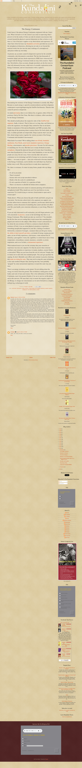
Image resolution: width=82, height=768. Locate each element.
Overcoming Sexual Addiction (66, 199)
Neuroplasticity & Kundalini (67, 209)
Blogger (46, 759)
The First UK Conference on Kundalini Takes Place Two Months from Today (67, 689)
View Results (61, 502)
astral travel (26, 143)
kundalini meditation (48, 288)
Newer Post (9, 357)
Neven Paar (67, 302)
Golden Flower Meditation (67, 291)
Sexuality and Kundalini (64, 461)
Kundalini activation (33, 44)
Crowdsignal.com (62, 503)
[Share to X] (38, 286)
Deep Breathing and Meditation (67, 204)
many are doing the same (18, 259)
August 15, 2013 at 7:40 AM (22, 331)
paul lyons (68, 537)
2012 (60, 448)
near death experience (32, 289)
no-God (38, 289)
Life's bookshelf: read (64, 622)
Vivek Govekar (67, 533)
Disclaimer (67, 219)
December (62, 449)
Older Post (52, 357)
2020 (60, 434)
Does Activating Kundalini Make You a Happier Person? (67, 459)
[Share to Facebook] (39, 286)
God (36, 288)
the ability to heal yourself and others (19, 233)
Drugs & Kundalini (67, 191)
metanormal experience (35, 242)
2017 (60, 439)
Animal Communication (67, 214)
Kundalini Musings (67, 315)
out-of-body (38, 140)
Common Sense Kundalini (67, 295)
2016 (60, 441)
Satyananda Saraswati (66, 656)
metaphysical (24, 289)
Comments (61, 483)
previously (17, 113)
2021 (60, 432)
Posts (60, 481)
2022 (60, 430)
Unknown (12, 297)
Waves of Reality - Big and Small (67, 682)
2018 (60, 437)
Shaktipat (67, 194)
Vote (72, 503)
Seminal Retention (67, 190)
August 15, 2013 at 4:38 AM (20, 297)
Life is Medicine (67, 304)
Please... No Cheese (67, 216)
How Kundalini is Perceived (67, 701)
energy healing (31, 288)
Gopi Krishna (65, 646)
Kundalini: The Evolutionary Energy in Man (67, 406)
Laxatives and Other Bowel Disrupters (67, 198)
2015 (60, 443)
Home (31, 357)
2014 (60, 444)
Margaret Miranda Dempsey (67, 626)
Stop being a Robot (63, 462)
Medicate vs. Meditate (67, 217)
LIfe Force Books (67, 299)
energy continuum (25, 288)
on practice (21, 215)
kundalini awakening (40, 288)
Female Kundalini (67, 297)
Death (67, 694)
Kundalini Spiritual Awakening (66, 300)
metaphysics (11, 150)
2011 (60, 469)
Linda (68, 518)
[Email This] (35, 286)
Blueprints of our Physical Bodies (66, 456)
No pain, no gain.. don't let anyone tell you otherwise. (67, 668)
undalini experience (37, 143)
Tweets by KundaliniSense (67, 716)
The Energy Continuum (64, 451)
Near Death (18, 143)
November (62, 466)
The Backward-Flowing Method (67, 211)
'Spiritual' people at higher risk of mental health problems (67, 675)
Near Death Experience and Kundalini (67, 206)
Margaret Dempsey (67, 520)
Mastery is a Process (64, 453)
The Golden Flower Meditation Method (67, 203)
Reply (12, 328)
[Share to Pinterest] (40, 286)
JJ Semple (13, 331)
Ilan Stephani (67, 514)
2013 (60, 446)
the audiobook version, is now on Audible (68, 229)
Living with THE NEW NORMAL (66, 464)
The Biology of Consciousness (67, 207)
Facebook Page (67, 289)
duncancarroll (67, 535)
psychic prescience (31, 145)
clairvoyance (19, 288)
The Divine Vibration (64, 454)
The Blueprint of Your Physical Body (67, 201)
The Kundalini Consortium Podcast (67, 193)
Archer (67, 512)
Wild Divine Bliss (67, 292)
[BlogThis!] (36, 286)
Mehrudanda (67, 522)
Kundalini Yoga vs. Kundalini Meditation (67, 212)
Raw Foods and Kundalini (67, 196)
